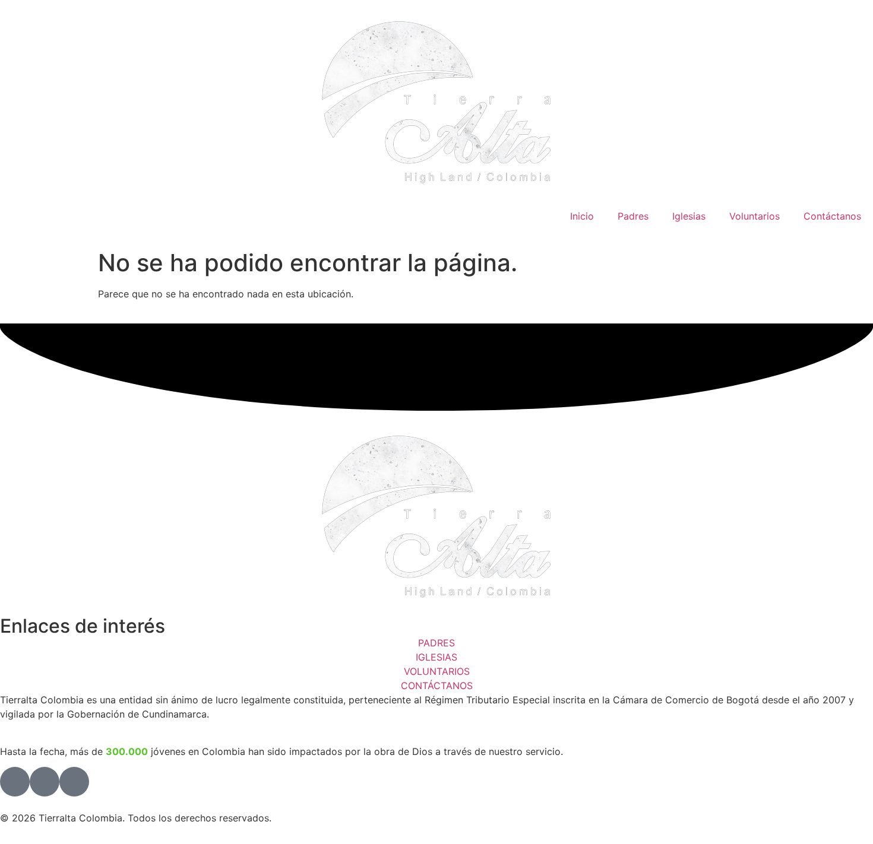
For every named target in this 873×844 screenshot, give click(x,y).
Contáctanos (832, 216)
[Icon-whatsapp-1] (74, 782)
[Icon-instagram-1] (44, 782)
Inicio (582, 216)
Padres (633, 216)
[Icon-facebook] (15, 782)
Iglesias (689, 216)
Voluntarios (754, 216)
